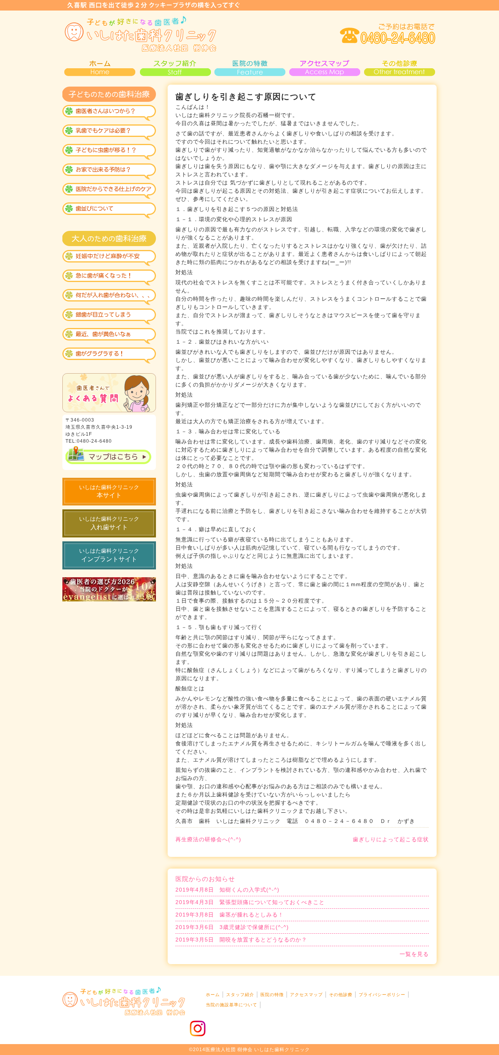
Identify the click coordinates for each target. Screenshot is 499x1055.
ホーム (213, 994)
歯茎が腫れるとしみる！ (229, 914)
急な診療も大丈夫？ (109, 277)
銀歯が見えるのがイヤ (109, 316)
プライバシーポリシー (382, 994)
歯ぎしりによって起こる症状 (391, 839)
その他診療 (399, 67)
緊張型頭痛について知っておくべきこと (250, 902)
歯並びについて (109, 211)
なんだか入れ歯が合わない (109, 297)
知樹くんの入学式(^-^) (227, 890)
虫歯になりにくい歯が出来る (109, 153)
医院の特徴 (249, 67)
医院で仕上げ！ (109, 192)
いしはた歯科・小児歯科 (140, 34)
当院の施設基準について (231, 1004)
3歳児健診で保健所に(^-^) (232, 927)
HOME (99, 67)
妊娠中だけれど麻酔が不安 (109, 258)
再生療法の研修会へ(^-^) (208, 839)
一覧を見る (414, 954)
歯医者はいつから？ (109, 114)
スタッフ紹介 (174, 67)
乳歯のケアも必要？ (109, 133)
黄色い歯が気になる (109, 336)
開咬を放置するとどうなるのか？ (241, 939)
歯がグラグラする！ (109, 355)
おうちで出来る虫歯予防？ (109, 172)
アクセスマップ (324, 67)
